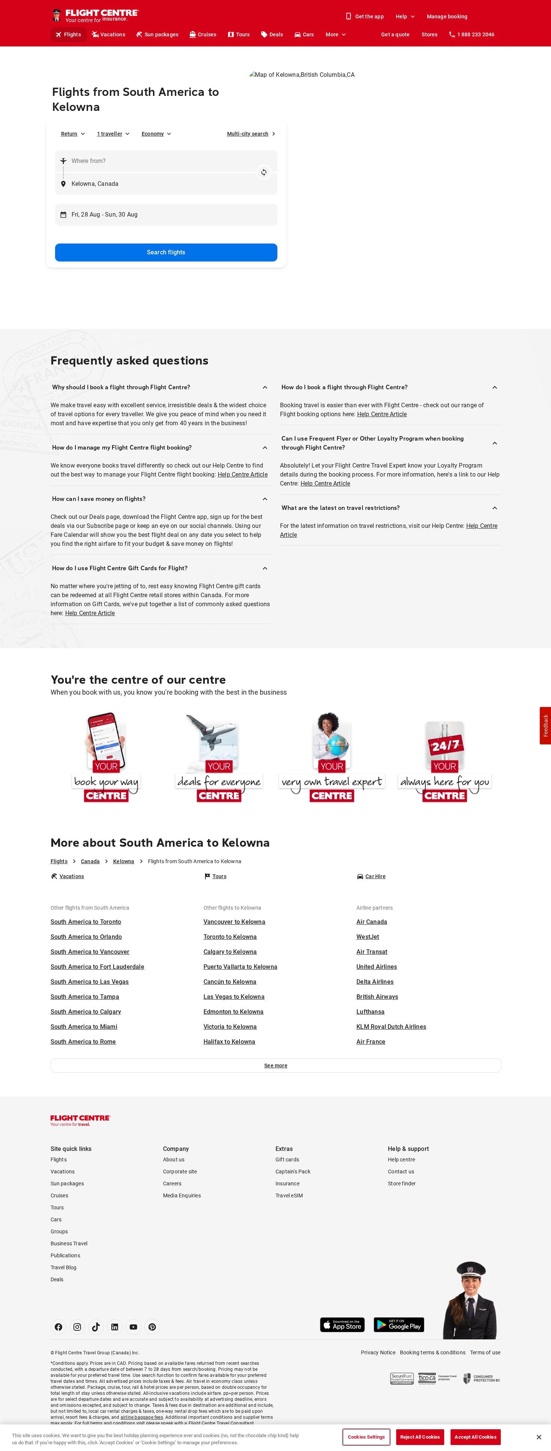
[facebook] (58, 1327)
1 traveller (109, 134)
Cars (308, 34)
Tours (243, 34)
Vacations (112, 34)
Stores (429, 34)
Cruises (207, 34)
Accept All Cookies (475, 1437)
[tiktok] (96, 1327)
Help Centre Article (243, 474)
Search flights (166, 252)
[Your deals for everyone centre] (219, 759)
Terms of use (485, 1352)
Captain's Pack (293, 1172)
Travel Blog (64, 1267)
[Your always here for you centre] (444, 759)
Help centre (401, 1160)
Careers (172, 1184)
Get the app (369, 16)
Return (69, 134)
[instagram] (77, 1327)
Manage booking (447, 16)
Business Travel (69, 1243)
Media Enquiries (182, 1195)
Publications (65, 1255)
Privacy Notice (378, 1352)
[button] (276, 1065)
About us (174, 1160)
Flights (72, 34)
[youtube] (133, 1327)
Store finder (402, 1184)
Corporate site (180, 1172)
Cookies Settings (366, 1437)
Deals (276, 34)
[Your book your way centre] (106, 759)
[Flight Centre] (81, 1120)
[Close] (539, 1437)
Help (401, 16)
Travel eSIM (289, 1195)
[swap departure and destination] (263, 172)
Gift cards (287, 1160)
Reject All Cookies (420, 1437)
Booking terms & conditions (433, 1352)
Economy (153, 134)
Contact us (401, 1172)
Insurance (287, 1184)
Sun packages (161, 34)
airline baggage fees (142, 1417)
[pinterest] (152, 1327)
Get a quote (395, 34)
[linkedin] (115, 1327)
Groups (59, 1231)
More (332, 34)
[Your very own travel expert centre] (332, 759)
